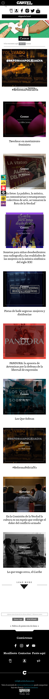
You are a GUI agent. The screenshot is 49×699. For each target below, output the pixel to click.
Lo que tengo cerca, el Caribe (24, 572)
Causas (31, 87)
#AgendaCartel (24, 16)
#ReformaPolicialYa (25, 89)
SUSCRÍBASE (32, 619)
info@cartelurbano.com (24, 681)
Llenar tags (5, 6)
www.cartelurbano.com (25, 685)
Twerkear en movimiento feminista (24, 142)
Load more (24, 582)
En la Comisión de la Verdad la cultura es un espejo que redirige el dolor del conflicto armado (24, 519)
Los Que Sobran (24, 419)
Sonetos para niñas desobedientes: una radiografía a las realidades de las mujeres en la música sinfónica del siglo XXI (24, 257)
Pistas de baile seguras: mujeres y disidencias (24, 312)
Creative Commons (31, 687)
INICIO (22, 44)
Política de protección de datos (24, 626)
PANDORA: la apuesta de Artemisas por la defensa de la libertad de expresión (24, 366)
